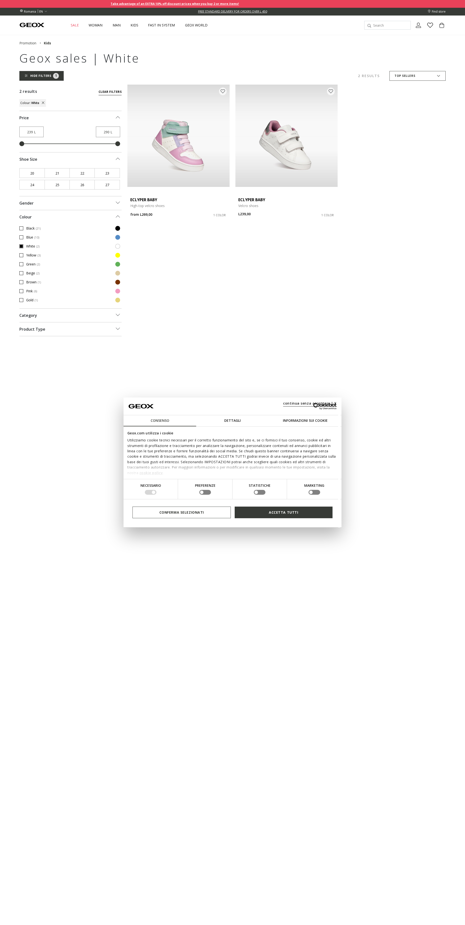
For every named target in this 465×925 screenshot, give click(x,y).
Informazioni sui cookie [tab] (305, 420)
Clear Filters (110, 92)
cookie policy (151, 472)
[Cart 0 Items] (440, 29)
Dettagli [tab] (232, 420)
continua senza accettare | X (310, 403)
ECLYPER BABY (143, 199)
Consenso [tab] (160, 420)
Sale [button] (75, 25)
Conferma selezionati (181, 512)
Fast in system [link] (161, 25)
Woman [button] (95, 25)
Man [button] (117, 25)
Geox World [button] (196, 25)
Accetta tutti (283, 512)
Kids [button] (134, 25)
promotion (27, 43)
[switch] (205, 492)
